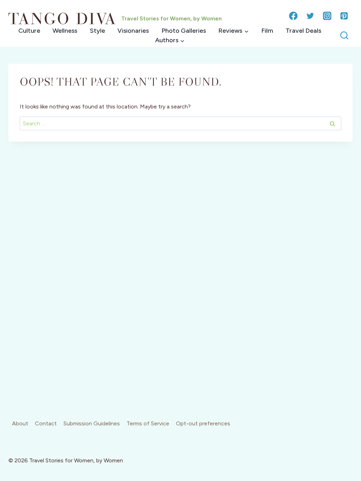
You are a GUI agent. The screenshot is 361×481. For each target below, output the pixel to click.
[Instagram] (327, 15)
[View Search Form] (344, 35)
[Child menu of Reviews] (233, 31)
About (20, 423)
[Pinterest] (344, 15)
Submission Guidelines (91, 423)
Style (97, 31)
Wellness (65, 31)
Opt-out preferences (203, 423)
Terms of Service (148, 423)
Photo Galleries (183, 31)
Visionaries (133, 31)
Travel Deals (303, 31)
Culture (29, 31)
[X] (310, 15)
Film (267, 31)
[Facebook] (293, 15)
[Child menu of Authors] (170, 40)
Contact (46, 423)
